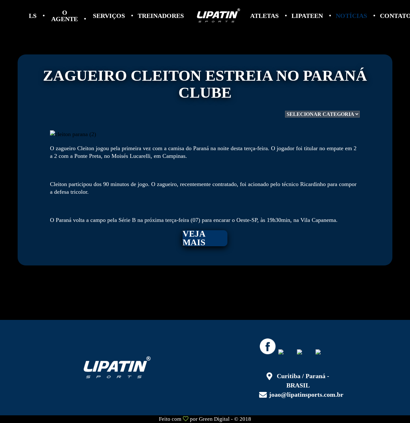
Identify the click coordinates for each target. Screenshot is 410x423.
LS (33, 15)
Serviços (109, 15)
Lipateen (307, 15)
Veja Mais (194, 238)
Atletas (264, 15)
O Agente (64, 15)
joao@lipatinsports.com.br (306, 394)
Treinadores (161, 15)
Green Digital (214, 419)
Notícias (351, 15)
